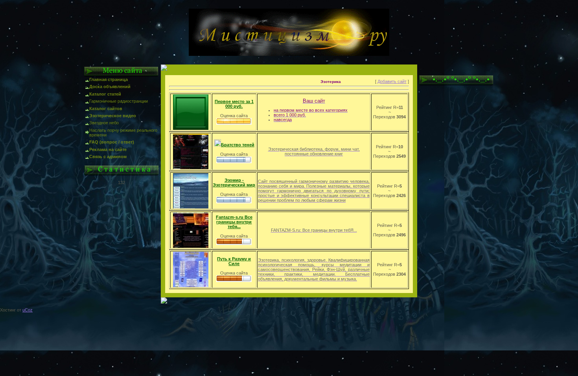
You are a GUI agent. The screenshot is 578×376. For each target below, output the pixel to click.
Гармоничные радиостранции (118, 101)
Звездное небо (104, 122)
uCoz (27, 310)
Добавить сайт (392, 81)
